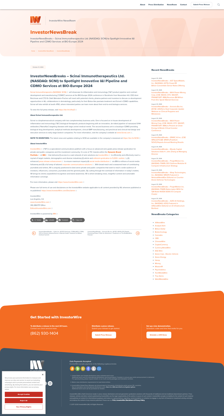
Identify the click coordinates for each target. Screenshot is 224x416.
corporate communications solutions (77, 164)
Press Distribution (156, 4)
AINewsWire (160, 222)
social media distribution (99, 161)
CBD (157, 238)
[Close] (42, 374)
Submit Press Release (201, 5)
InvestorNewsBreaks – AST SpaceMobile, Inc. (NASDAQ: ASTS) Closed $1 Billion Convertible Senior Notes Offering (168, 83)
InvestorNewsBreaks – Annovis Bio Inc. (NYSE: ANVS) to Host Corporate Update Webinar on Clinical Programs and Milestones (167, 110)
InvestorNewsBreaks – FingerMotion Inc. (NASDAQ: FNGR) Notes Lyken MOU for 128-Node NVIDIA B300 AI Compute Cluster (167, 190)
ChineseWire (160, 241)
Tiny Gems (159, 276)
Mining (158, 263)
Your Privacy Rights (23, 407)
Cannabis (159, 235)
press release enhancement (50, 161)
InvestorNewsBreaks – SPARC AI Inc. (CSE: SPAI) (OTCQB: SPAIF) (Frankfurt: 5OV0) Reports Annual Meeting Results (168, 139)
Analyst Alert (160, 226)
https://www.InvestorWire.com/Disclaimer (58, 190)
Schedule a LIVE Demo (158, 335)
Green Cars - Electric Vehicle (166, 254)
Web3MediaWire (161, 279)
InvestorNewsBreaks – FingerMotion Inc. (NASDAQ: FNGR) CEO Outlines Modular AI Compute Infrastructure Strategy (168, 163)
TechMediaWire (161, 273)
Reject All (23, 401)
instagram (50, 383)
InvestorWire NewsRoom (46, 51)
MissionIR (159, 266)
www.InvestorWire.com (39, 202)
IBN (54, 214)
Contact (183, 4)
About (142, 4)
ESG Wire (159, 251)
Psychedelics (160, 270)
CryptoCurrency (161, 244)
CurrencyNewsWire (163, 248)
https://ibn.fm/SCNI (131, 138)
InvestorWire (35, 149)
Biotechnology (161, 232)
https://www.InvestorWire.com (70, 182)
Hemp (157, 260)
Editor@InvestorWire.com (40, 208)
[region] (24, 392)
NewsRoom (172, 4)
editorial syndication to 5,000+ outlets (108, 158)
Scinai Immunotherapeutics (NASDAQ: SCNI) (48, 92)
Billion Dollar (160, 229)
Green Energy (160, 257)
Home (33, 51)
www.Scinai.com (123, 132)
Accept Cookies (24, 394)
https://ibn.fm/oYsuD (67, 110)
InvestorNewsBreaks (63, 51)
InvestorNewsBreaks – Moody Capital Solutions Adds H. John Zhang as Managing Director (169, 151)
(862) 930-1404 (44, 333)
